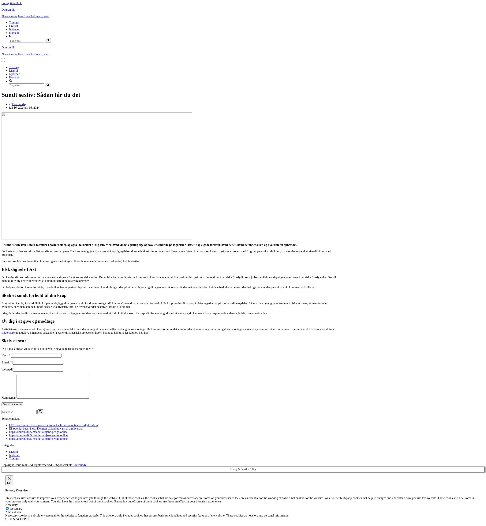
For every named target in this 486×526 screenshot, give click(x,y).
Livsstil (13, 26)
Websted (7, 369)
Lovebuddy (79, 465)
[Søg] (48, 40)
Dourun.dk (18, 104)
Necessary (16, 508)
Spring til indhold (12, 3)
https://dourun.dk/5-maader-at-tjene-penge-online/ (38, 432)
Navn (6, 355)
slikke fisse (8, 332)
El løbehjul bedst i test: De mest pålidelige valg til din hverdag (46, 428)
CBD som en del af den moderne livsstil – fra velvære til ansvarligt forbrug (54, 425)
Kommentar (9, 397)
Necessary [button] (11, 504)
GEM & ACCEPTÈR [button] (18, 518)
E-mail (7, 362)
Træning (14, 22)
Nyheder (14, 29)
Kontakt (14, 32)
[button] (246, 36)
